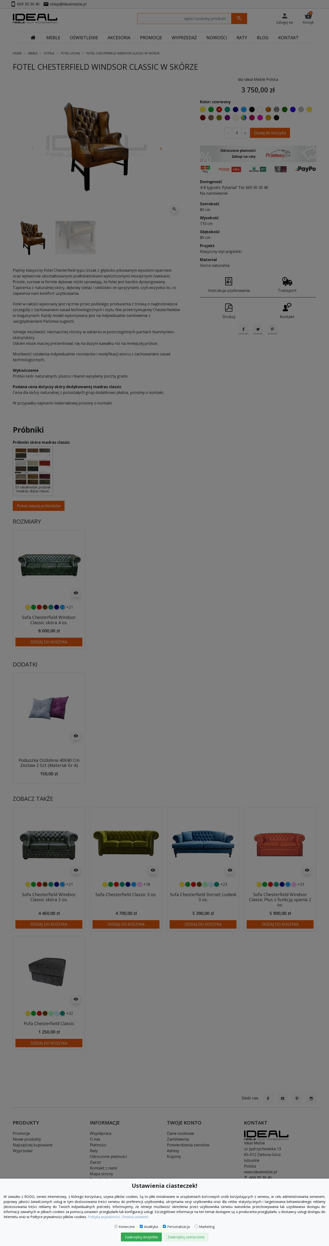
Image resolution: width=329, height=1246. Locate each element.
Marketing (207, 1226)
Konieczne (127, 1226)
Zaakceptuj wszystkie (141, 1237)
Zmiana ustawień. (135, 1216)
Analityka (151, 1226)
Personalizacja (178, 1226)
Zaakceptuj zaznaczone (186, 1237)
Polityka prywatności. (104, 1216)
